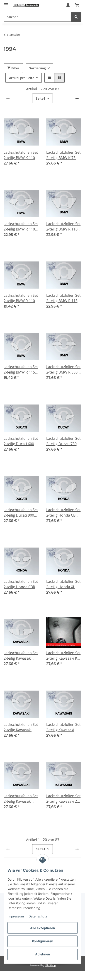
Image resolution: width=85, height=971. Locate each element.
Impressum (15, 916)
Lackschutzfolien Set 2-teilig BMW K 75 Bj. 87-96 (63, 155)
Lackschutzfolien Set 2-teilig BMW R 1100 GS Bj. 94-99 (21, 226)
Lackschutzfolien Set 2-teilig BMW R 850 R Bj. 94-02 (63, 369)
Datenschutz (38, 916)
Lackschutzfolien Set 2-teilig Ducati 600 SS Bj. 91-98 (21, 441)
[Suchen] (76, 17)
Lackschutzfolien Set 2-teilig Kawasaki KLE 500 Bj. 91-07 (63, 655)
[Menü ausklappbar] (6, 3)
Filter (14, 68)
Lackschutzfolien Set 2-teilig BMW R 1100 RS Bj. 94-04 (63, 226)
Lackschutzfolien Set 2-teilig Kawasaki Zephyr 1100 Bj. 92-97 (21, 727)
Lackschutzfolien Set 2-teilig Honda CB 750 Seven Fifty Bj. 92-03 (63, 512)
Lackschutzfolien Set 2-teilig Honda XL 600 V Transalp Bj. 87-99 (63, 584)
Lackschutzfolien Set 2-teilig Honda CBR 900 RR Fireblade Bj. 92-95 (21, 584)
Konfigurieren (42, 941)
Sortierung (37, 68)
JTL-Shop (50, 965)
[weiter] (77, 98)
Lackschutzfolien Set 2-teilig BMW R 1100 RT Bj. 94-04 (21, 298)
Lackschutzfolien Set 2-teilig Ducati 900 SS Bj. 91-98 (21, 512)
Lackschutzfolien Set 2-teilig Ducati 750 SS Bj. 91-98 (63, 441)
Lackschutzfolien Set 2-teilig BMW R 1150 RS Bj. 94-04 (63, 298)
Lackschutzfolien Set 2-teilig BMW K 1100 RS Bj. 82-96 (21, 155)
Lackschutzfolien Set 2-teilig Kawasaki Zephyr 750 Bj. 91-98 (21, 798)
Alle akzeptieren (42, 928)
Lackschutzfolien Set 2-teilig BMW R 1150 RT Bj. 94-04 (21, 369)
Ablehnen (42, 954)
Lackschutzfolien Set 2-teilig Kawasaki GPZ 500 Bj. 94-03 (21, 655)
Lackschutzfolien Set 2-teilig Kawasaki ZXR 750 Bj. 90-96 (63, 798)
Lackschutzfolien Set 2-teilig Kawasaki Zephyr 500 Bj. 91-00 (63, 727)
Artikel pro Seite (21, 78)
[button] (68, 4)
